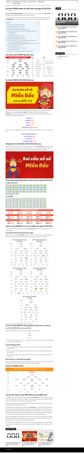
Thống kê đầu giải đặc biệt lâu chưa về (16, 37)
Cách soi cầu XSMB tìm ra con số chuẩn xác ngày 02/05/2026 (21, 40)
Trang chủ (76, 449)
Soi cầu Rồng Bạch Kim (14, 46)
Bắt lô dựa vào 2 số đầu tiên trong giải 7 (18, 48)
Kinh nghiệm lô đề (62, 56)
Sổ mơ (59, 58)
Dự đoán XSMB (16, 5)
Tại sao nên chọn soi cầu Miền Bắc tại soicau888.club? (20, 51)
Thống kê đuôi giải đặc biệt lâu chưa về (16, 38)
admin (10, 10)
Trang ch (8, 5)
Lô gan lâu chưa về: (13, 32)
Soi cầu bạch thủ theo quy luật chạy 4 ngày (18, 42)
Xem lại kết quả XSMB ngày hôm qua (15, 24)
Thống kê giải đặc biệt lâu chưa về (15, 35)
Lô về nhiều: (12, 34)
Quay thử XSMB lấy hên (13, 49)
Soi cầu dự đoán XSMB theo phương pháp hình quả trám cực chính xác (24, 43)
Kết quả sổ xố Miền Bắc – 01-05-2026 (16, 26)
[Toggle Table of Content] (37, 23)
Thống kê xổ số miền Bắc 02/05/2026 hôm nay (18, 29)
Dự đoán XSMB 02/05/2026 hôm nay (15, 28)
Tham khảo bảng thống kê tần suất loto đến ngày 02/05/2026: (22, 31)
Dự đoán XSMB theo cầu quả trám (16, 45)
